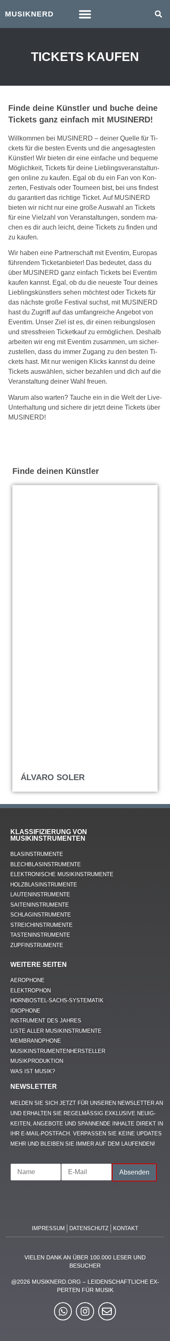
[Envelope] (107, 1311)
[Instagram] (85, 1311)
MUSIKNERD (29, 14)
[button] (85, 14)
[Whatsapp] (63, 1311)
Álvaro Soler (53, 777)
